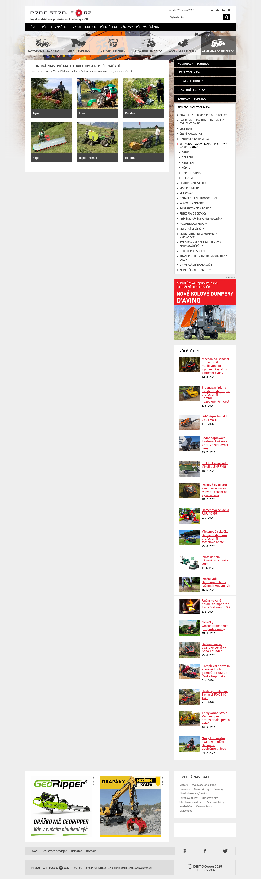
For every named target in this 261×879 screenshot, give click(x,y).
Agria (185, 152)
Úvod (34, 27)
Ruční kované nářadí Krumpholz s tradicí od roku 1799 (216, 603)
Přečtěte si (108, 27)
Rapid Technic (191, 173)
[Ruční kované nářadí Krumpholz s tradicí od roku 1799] (189, 606)
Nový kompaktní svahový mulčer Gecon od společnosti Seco (214, 743)
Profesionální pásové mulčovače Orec (215, 560)
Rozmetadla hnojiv (193, 224)
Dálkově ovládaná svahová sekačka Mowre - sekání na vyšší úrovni (214, 490)
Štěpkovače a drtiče (191, 802)
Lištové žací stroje (193, 183)
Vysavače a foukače (204, 785)
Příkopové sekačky (193, 213)
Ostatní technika (190, 81)
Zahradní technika (192, 98)
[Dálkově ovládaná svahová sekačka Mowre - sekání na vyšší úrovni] (189, 490)
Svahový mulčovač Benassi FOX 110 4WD (215, 694)
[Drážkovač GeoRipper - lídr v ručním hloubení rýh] (189, 584)
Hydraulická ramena (194, 139)
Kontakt (91, 851)
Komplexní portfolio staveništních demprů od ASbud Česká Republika (216, 671)
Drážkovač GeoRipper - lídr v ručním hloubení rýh (216, 581)
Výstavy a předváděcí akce (140, 27)
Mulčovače (187, 193)
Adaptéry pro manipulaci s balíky (203, 115)
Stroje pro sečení (192, 251)
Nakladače (185, 806)
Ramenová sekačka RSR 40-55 (215, 511)
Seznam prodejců (83, 27)
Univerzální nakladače (196, 264)
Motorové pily (210, 798)
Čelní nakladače (191, 133)
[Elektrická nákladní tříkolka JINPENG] (189, 469)
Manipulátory (190, 188)
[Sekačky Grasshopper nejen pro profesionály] (189, 628)
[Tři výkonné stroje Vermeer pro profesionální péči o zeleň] (189, 718)
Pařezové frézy (188, 798)
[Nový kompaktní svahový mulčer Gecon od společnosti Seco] (189, 744)
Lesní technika (189, 72)
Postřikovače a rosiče (195, 208)
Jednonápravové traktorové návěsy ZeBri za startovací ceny (215, 443)
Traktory (184, 789)
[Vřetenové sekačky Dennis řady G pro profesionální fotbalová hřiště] (189, 537)
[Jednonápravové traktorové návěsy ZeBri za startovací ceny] (189, 443)
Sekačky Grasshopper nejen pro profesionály (215, 625)
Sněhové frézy (215, 802)
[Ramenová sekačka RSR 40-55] (189, 516)
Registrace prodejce (54, 851)
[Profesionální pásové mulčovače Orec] (189, 562)
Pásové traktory (192, 203)
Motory (183, 785)
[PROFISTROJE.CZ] (50, 867)
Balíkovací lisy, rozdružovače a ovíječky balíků (202, 121)
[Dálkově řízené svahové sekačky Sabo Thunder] (189, 650)
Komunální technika (193, 63)
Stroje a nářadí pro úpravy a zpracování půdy (200, 244)
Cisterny (186, 128)
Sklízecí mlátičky (192, 229)
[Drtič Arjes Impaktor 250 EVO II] (189, 422)
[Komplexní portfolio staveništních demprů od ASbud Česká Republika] (189, 671)
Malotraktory (201, 789)
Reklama (76, 851)
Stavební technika (191, 90)
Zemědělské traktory (195, 270)
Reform (187, 178)
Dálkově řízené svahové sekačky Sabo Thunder (214, 647)
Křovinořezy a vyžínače (193, 793)
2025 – (208, 868)
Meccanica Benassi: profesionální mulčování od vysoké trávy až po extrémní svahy (216, 366)
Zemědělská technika (65, 71)
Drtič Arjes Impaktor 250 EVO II (216, 418)
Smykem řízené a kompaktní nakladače (199, 235)
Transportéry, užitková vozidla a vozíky (203, 257)
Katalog (45, 71)
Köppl (186, 167)
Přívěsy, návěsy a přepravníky (201, 218)
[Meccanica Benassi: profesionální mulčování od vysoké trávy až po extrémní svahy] (189, 364)
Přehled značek (54, 27)
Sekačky (218, 789)
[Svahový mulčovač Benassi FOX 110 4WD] (189, 697)
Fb (205, 851)
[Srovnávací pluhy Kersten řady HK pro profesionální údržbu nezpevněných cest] (189, 393)
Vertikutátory (204, 806)
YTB (185, 851)
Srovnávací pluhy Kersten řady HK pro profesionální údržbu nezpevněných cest (216, 394)
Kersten (188, 162)
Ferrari (187, 157)
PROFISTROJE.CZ (61, 13)
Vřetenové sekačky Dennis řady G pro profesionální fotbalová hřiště (215, 536)
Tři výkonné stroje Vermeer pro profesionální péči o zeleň (216, 718)
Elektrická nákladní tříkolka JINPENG (215, 465)
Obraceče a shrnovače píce (199, 198)
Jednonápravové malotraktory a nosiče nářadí (203, 145)
